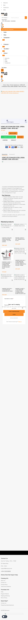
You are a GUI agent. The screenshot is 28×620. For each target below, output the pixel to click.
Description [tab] (4, 154)
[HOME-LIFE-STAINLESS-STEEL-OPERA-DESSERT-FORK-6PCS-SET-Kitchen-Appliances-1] (14, 104)
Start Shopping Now (14, 311)
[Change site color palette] (4, 616)
